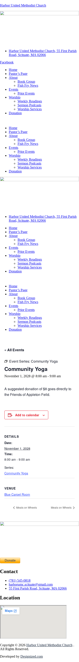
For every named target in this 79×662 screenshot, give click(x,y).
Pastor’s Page (18, 74)
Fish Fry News (28, 85)
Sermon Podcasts (29, 105)
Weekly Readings (30, 101)
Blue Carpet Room (17, 494)
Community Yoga (16, 473)
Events (13, 89)
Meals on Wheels (26, 507)
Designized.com (31, 656)
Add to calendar (27, 415)
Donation (15, 113)
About (13, 77)
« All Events (14, 349)
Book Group (26, 81)
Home (13, 70)
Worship (14, 97)
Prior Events (26, 93)
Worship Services (30, 109)
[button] (39, 121)
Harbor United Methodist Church (23, 5)
